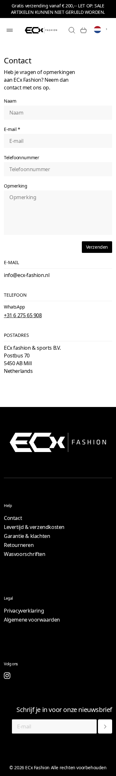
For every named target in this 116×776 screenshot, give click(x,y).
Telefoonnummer (21, 157)
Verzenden (97, 247)
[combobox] (102, 29)
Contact (13, 518)
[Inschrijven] (105, 726)
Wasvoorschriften (24, 554)
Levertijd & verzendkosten (34, 527)
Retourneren (19, 545)
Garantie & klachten (27, 536)
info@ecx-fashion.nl (26, 275)
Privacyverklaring (24, 610)
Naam (10, 101)
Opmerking (15, 186)
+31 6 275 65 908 (23, 315)
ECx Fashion (37, 767)
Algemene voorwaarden (32, 619)
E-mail (12, 129)
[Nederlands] (102, 29)
